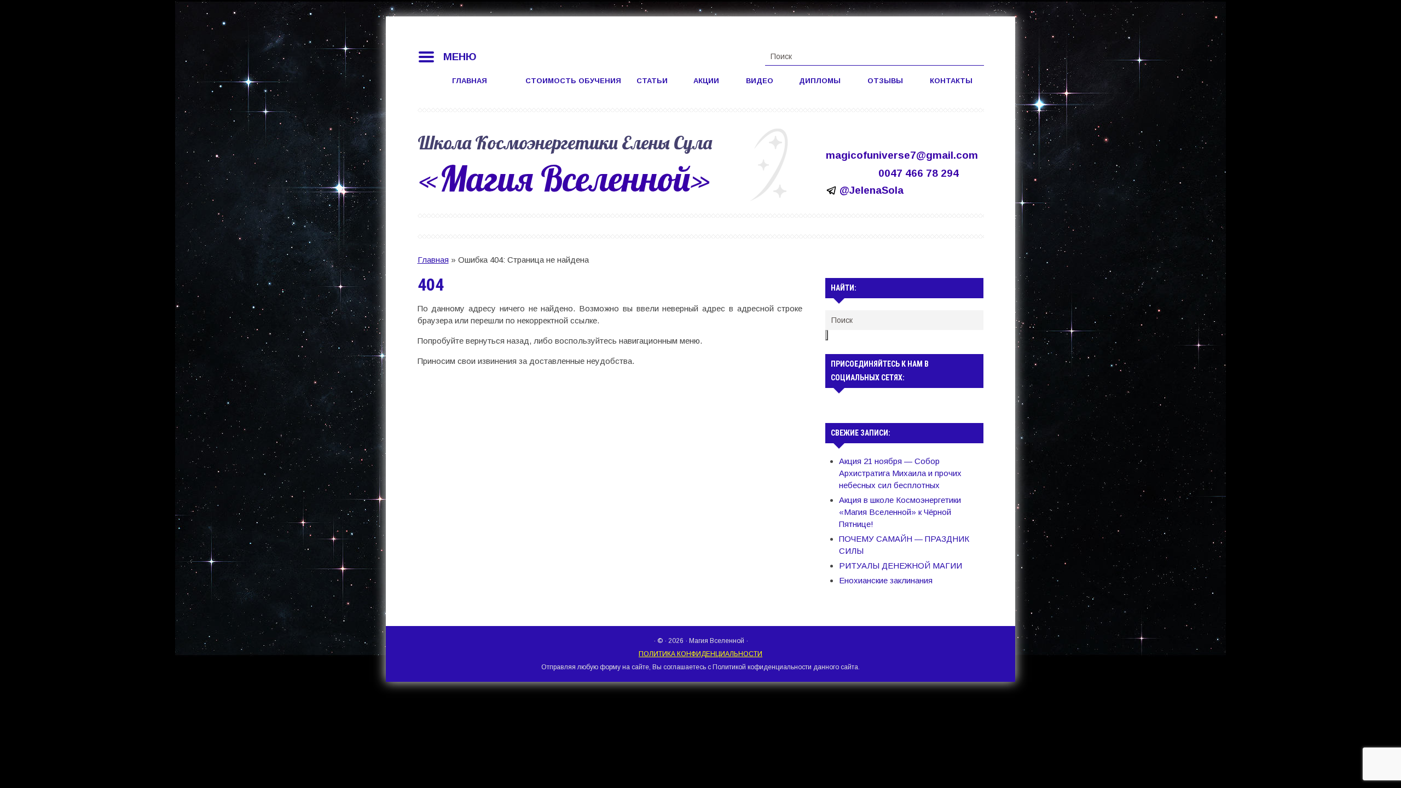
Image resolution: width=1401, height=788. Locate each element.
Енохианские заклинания (886, 580)
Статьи (652, 81)
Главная (469, 81)
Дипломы (820, 81)
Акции (706, 81)
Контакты (951, 81)
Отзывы (885, 81)
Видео (759, 81)
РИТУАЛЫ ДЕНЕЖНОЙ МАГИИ (900, 565)
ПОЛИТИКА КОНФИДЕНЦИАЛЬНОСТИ (700, 654)
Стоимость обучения (573, 81)
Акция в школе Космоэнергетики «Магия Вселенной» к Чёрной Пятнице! (900, 512)
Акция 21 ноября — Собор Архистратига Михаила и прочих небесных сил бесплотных (900, 473)
